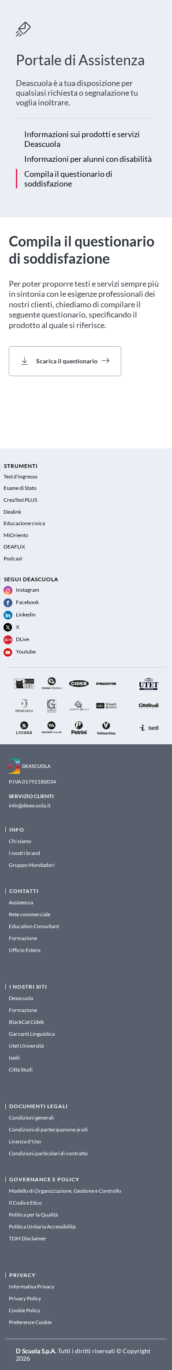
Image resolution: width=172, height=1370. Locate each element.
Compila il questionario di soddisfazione (68, 178)
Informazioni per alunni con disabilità (88, 159)
